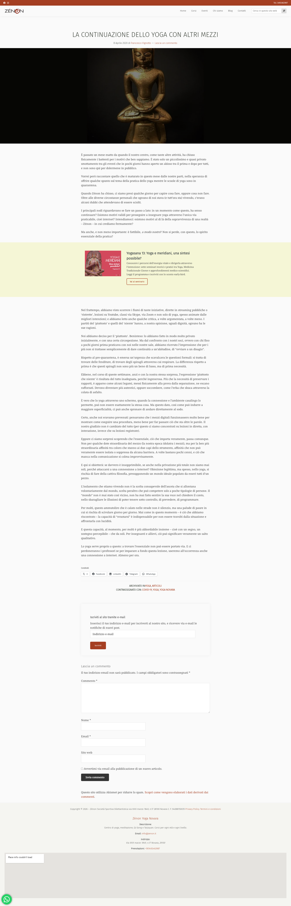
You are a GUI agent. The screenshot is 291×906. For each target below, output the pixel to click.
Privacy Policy (192, 809)
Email (86, 736)
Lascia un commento (166, 43)
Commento (89, 681)
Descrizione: (145, 824)
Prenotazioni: (138, 848)
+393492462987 (152, 848)
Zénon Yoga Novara (145, 818)
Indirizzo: (145, 839)
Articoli (157, 585)
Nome (86, 720)
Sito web (86, 752)
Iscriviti (98, 645)
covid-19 (147, 589)
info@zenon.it (149, 833)
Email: (138, 833)
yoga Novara (167, 589)
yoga (156, 589)
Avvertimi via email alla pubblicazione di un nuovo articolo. (123, 768)
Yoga (148, 585)
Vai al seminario (139, 282)
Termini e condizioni (210, 809)
